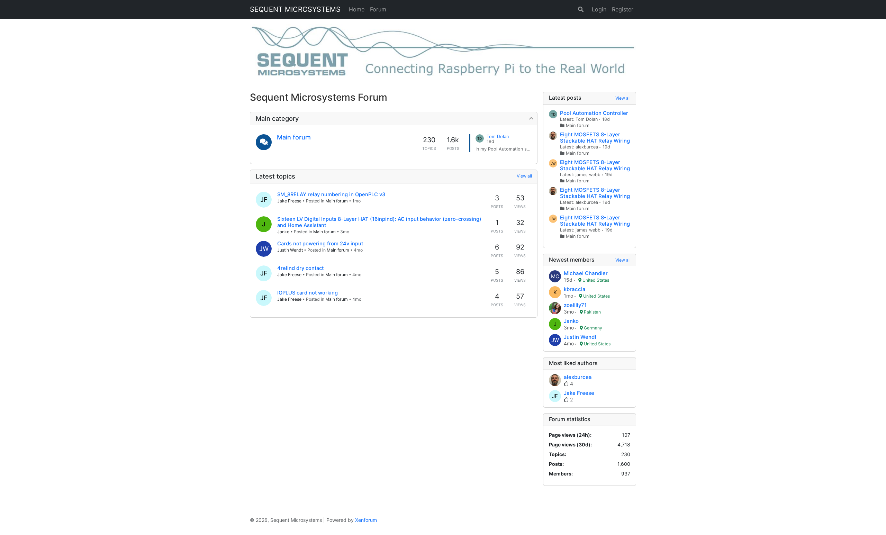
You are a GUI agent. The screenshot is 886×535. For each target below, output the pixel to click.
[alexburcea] (555, 380)
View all (524, 176)
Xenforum (366, 520)
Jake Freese (289, 200)
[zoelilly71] (555, 308)
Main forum (294, 137)
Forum (378, 9)
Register (622, 9)
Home (356, 9)
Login (599, 9)
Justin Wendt (290, 250)
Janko (283, 231)
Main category (277, 118)
